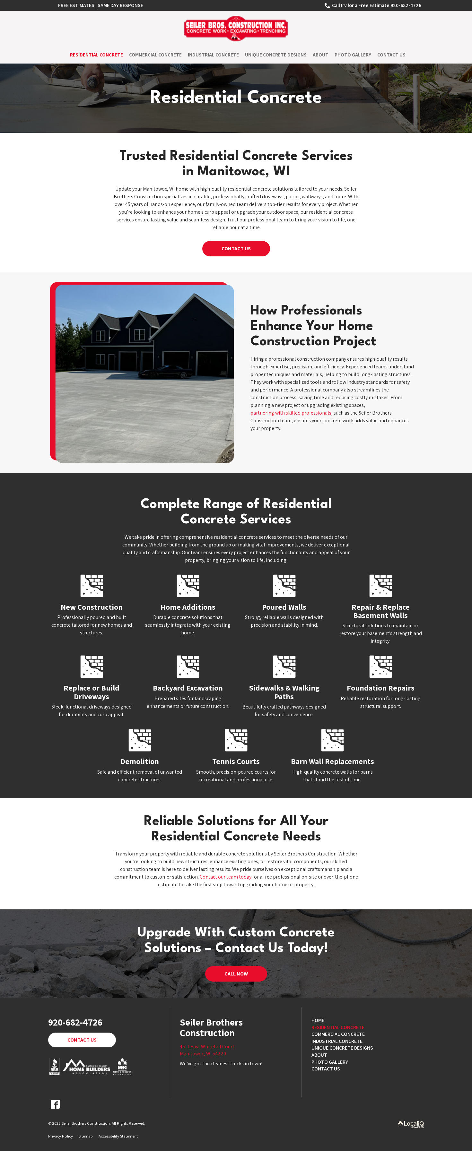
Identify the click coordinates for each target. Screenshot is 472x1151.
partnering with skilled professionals (290, 412)
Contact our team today (225, 876)
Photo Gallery (353, 55)
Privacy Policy (60, 1136)
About (320, 55)
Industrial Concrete (213, 55)
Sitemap (86, 1136)
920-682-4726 (75, 1022)
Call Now (236, 973)
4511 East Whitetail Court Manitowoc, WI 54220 (207, 1050)
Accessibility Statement (118, 1136)
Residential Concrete (96, 55)
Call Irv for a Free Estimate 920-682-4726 (376, 5)
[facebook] (55, 1104)
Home (317, 1020)
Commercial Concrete (155, 55)
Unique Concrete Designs (276, 55)
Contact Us (391, 55)
